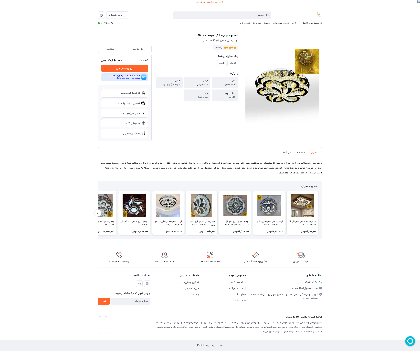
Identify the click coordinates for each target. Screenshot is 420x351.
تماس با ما (240, 300)
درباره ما (241, 294)
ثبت (104, 301)
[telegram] (139, 283)
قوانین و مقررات (190, 282)
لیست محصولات (237, 288)
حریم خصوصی (192, 288)
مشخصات (300, 152)
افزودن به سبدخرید (124, 68)
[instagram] (147, 283)
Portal (200, 345)
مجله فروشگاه (238, 282)
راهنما (195, 294)
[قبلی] (322, 213)
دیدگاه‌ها (286, 152)
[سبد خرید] (101, 15)
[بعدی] (97, 213)
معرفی (314, 152)
